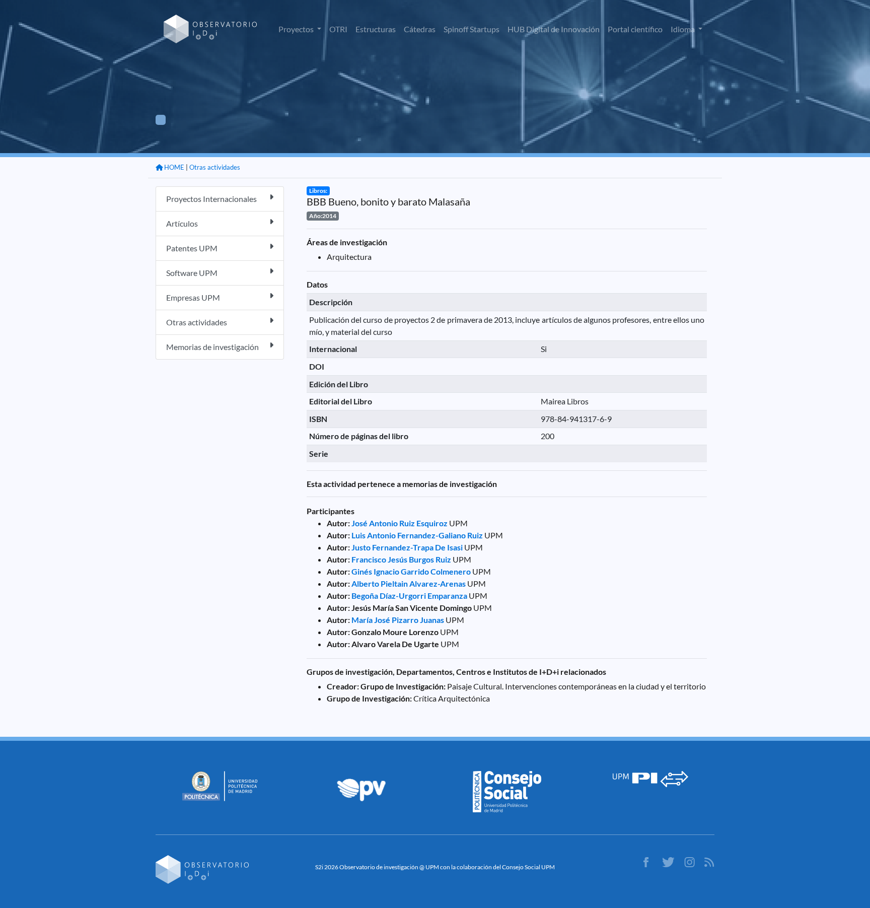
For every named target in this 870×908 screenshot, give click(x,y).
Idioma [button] (683, 29)
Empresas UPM (193, 297)
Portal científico (635, 29)
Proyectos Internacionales (211, 198)
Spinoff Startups (471, 29)
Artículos (182, 223)
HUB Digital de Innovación (554, 29)
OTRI (338, 29)
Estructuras (375, 29)
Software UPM (192, 272)
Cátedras (420, 29)
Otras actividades (214, 167)
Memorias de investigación (212, 347)
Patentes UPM (192, 248)
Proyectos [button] (296, 29)
